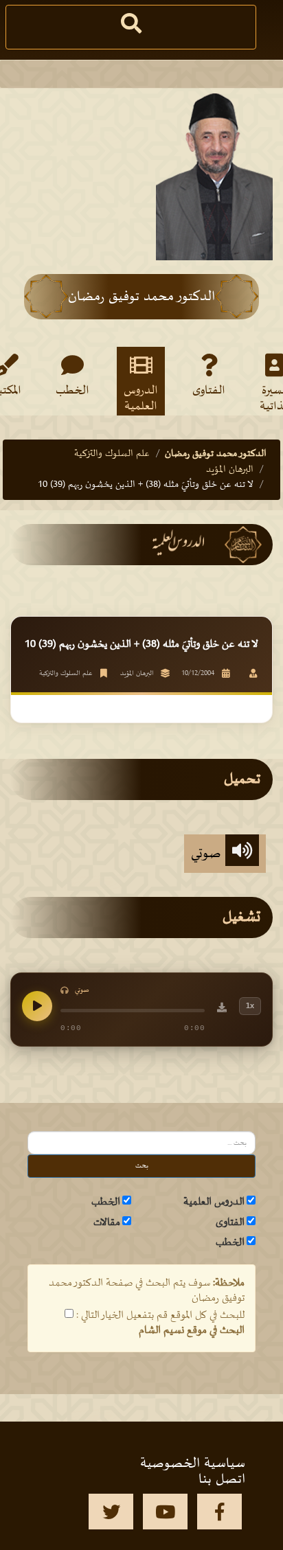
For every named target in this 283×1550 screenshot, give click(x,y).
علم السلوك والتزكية (112, 453)
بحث (141, 1165)
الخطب (72, 391)
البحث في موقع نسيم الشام (192, 1330)
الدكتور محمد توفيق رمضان (216, 453)
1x (250, 1005)
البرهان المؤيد (229, 469)
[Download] (222, 1009)
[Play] (37, 1006)
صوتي (208, 853)
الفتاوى (208, 391)
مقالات (106, 1222)
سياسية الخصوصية (192, 1463)
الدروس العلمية (141, 397)
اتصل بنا (222, 1479)
